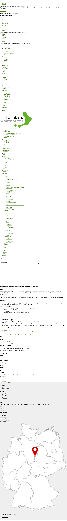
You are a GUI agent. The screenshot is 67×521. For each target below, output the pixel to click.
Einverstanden (4, 11)
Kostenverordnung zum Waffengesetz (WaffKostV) (8, 343)
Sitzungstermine (5, 107)
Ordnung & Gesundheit (7, 94)
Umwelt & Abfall (6, 95)
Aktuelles (3, 46)
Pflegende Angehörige (10, 215)
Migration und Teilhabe (9, 217)
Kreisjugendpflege (8, 192)
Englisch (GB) (3, 36)
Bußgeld (7, 232)
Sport (6, 184)
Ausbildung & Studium (7, 75)
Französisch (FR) (4, 37)
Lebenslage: (1, 262)
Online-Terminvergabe (6, 72)
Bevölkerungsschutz (8, 201)
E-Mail (4, 381)
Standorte (4, 71)
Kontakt (4, 70)
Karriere (4, 73)
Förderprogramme (9, 223)
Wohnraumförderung (8, 176)
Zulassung (3, 22)
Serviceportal (3, 30)
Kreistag (4, 105)
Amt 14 (5, 166)
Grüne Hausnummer (9, 225)
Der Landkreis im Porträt (6, 64)
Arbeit (6, 219)
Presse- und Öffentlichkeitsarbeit (7, 89)
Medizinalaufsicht (8, 206)
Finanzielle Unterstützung (9, 188)
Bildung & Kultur (6, 92)
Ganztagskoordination (8, 196)
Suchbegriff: (1, 261)
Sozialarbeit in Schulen (9, 195)
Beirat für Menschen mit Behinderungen (9, 51)
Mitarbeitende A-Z (5, 69)
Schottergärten (8, 182)
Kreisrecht (4, 88)
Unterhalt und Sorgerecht (9, 186)
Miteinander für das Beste (6, 65)
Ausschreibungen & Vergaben (7, 48)
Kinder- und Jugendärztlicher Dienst (10, 209)
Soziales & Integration (7, 210)
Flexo (6, 234)
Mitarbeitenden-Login (4, 389)
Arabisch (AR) (3, 35)
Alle (2, 284)
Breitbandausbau (8, 237)
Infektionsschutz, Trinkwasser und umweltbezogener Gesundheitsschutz (15, 205)
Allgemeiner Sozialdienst (9, 208)
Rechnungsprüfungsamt (6, 87)
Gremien (4, 106)
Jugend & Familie (6, 93)
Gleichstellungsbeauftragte (6, 86)
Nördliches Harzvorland (9, 239)
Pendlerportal (7, 235)
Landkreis (3, 62)
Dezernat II (5, 79)
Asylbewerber (7, 212)
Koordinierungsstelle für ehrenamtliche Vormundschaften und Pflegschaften (16, 187)
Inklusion (5, 54)
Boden (7, 221)
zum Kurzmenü (4, 4)
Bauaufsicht (7, 177)
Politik (2, 104)
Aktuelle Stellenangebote (5, 23)
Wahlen (4, 108)
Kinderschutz (7, 194)
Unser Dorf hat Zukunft (9, 181)
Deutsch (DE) (3, 34)
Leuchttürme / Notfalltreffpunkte (8, 58)
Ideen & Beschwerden (7, 245)
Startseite (1, 257)
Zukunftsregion (5, 110)
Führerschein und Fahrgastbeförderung (6, 24)
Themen (4, 91)
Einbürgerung (9, 198)
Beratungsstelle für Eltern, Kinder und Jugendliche (12, 189)
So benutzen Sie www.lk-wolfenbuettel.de (9, 53)
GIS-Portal (5, 103)
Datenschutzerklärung (46, 9)
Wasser (7, 228)
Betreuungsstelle (8, 203)
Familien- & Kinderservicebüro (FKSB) (11, 190)
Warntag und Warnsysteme (7, 59)
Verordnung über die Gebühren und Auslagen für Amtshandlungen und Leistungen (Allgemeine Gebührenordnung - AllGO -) (16, 334)
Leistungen (10, 257)
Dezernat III (6, 80)
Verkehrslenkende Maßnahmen (10, 233)
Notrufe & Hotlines (6, 101)
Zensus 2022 (4, 109)
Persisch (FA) (3, 38)
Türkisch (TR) (3, 41)
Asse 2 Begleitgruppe (6, 68)
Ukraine (4, 56)
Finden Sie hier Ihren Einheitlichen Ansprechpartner (7, 298)
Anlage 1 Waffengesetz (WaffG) (6, 330)
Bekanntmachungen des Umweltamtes (11, 229)
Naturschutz (7, 222)
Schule (7, 183)
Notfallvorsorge (5, 57)
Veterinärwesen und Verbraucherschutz (11, 202)
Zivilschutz (5, 61)
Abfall (6, 220)
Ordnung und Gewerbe (9, 200)
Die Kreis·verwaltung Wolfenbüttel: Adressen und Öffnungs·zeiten (12, 50)
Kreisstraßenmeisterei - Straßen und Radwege (11, 179)
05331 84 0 (5, 396)
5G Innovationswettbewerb (9, 241)
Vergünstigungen (8, 216)
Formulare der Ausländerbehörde (11, 199)
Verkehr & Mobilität (7, 96)
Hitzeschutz (5, 60)
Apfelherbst (7, 240)
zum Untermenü (4, 3)
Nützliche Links (9, 226)
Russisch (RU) (3, 39)
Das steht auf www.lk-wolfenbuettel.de (9, 52)
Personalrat (5, 84)
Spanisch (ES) (3, 40)
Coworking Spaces (8, 242)
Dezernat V (5, 81)
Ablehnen (1, 11)
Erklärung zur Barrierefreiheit (5, 388)
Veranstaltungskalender (6, 47)
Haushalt (4, 85)
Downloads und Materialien (10, 227)
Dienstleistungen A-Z (4, 25)
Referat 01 (5, 82)
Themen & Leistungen (4, 90)
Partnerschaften (5, 149)
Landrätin (4, 63)
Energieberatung (9, 224)
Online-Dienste (6, 99)
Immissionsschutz (8, 175)
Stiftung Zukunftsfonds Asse (6, 67)
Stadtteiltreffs (7, 193)
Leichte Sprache (4, 29)
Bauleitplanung (8, 178)
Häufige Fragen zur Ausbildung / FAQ (9, 76)
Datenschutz (3, 387)
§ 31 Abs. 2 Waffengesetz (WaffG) (6, 329)
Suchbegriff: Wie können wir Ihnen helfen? (5, 13)
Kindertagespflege (9, 191)
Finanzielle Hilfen (8, 213)
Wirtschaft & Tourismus (7, 97)
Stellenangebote (5, 55)
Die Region (7, 238)
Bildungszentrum (8, 185)
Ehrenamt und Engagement (9, 218)
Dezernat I (5, 78)
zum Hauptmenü (4, 2)
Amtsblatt (4, 77)
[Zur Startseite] (16, 127)
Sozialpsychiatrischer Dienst (9, 207)
